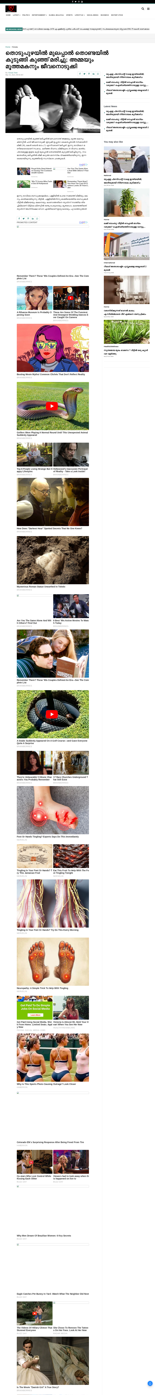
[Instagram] (78, 1)
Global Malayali (56, 15)
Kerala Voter (13, 73)
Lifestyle (79, 15)
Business (105, 15)
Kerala (15, 47)
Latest (16, 15)
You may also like (113, 142)
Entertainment (39, 15)
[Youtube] (82, 1)
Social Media (92, 15)
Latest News (110, 106)
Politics (26, 15)
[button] (148, 9)
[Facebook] (72, 1)
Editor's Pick (117, 15)
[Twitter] (75, 1)
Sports (69, 15)
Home (8, 15)
